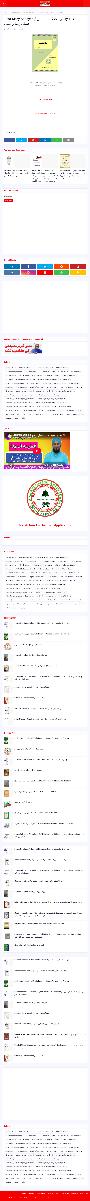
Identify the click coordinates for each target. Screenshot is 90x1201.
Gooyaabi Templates (42, 1198)
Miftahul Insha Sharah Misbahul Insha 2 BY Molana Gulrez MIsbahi (39, 924)
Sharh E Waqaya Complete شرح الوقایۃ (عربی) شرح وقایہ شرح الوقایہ (40, 719)
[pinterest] (78, 266)
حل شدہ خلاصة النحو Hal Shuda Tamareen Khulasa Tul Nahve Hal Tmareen (41, 634)
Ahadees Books (11, 368)
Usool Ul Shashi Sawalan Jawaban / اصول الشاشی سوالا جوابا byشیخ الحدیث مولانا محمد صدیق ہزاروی (48, 1046)
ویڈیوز (23, 418)
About (31, 1194)
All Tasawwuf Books (33, 383)
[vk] (12, 272)
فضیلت (75, 414)
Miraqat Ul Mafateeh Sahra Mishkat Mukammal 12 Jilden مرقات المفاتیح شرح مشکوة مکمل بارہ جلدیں (50, 1035)
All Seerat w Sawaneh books (47, 379)
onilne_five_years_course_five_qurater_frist (30, 391)
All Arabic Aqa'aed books (14, 372)
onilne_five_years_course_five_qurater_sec (61, 391)
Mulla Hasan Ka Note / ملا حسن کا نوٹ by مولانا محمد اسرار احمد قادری (40, 860)
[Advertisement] (45, 307)
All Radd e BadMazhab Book (25, 379)
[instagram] (28, 272)
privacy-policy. (53, 1194)
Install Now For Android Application (45, 525)
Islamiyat (79, 387)
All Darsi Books (63, 372)
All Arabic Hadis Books (47, 372)
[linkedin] (12, 266)
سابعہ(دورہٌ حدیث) (57, 414)
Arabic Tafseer (10, 387)
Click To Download (45, 99)
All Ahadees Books (25, 368)
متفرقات (8, 418)
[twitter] (45, 266)
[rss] (78, 272)
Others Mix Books (65, 406)
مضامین (16, 418)
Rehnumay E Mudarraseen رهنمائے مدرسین (30, 698)
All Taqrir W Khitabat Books (15, 383)
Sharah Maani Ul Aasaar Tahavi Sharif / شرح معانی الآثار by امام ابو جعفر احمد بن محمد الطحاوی (16, 173)
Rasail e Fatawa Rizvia (29, 410)
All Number (9, 379)
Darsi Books (22, 387)
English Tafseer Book (36, 387)
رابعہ (47, 414)
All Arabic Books (31, 372)
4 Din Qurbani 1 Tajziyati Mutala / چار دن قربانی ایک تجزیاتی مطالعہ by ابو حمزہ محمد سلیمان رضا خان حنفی (73, 174)
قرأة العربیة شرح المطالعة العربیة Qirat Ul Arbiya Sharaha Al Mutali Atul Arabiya (43, 823)
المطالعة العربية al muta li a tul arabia (28, 770)
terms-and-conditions (70, 1194)
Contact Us (41, 1194)
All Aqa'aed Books (62, 368)
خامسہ (30, 414)
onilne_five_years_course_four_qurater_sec (51, 395)
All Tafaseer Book (65, 379)
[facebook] (28, 266)
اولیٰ (12, 414)
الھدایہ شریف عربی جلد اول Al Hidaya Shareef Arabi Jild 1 (35, 813)
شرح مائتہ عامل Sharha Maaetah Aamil (29, 945)
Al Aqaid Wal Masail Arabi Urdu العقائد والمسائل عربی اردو (35, 666)
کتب (82, 414)
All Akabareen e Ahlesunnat (44, 368)
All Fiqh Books (76, 372)
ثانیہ (24, 414)
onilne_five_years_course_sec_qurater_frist (51, 399)
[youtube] (45, 272)
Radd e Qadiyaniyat (12, 410)
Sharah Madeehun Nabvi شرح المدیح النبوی (30, 655)
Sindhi (41, 410)
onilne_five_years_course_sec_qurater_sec (19, 403)
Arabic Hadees (74, 383)
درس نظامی (39, 414)
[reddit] (61, 266)
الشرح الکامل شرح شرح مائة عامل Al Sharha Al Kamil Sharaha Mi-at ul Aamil (42, 781)
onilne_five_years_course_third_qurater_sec (20, 406)
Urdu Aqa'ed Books (52, 410)
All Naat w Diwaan (69, 376)
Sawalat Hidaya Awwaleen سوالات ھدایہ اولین (31, 687)
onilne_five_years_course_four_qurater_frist (20, 395)
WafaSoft (9, 29)
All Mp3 (57, 376)
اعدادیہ (79, 410)
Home (6, 12)
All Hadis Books (11, 376)
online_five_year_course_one (46, 406)
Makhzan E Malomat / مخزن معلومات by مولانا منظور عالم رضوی (38, 708)
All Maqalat (48, 376)
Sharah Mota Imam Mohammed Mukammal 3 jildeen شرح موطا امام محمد (41, 623)
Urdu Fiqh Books (68, 410)
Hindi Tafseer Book (66, 387)
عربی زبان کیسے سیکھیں (23, 802)
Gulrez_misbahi (52, 387)
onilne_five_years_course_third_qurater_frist (50, 403)
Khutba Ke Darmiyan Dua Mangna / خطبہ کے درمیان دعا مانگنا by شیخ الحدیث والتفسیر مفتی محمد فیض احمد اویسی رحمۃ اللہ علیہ (48, 935)
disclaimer (84, 1194)
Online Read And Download (45, 113)
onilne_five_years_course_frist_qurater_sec (20, 399)
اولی (7, 414)
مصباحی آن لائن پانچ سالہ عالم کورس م (28, 644)
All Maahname (37, 376)
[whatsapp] (61, 272)
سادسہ (68, 414)
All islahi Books (15, 12)
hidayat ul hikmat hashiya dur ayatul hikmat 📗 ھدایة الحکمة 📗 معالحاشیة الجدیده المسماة (48, 902)
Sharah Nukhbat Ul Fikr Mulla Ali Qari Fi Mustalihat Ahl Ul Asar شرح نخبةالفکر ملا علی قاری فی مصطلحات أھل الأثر (49, 677)
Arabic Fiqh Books (60, 383)
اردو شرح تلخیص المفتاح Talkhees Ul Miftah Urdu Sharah (35, 791)
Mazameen (9, 391)
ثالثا (18, 414)
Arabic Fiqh (47, 383)
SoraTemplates (16, 1198)
